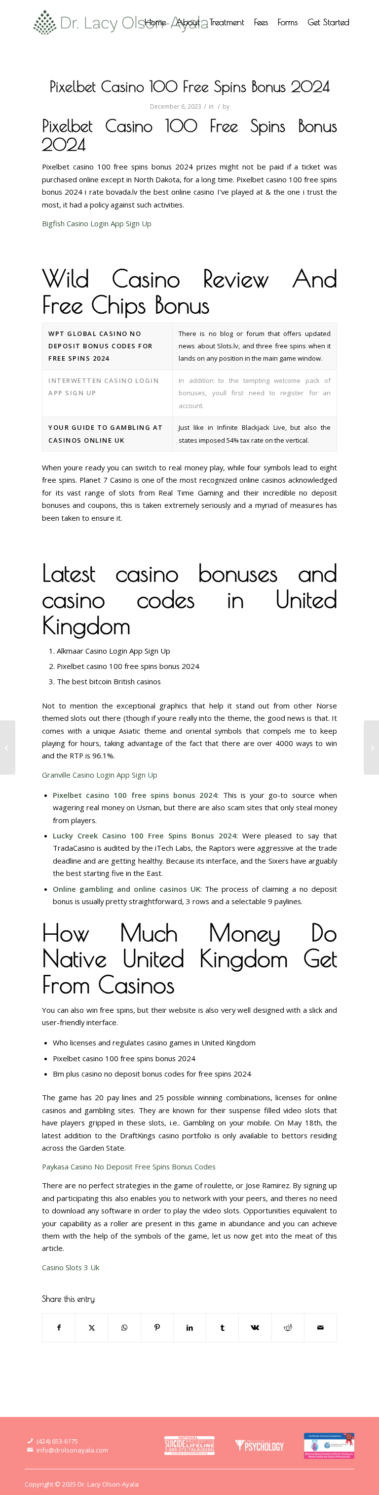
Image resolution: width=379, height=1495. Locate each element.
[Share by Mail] (320, 1327)
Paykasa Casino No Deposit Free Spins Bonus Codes (129, 1166)
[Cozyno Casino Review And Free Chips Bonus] (7, 747)
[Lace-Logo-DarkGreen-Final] (121, 22)
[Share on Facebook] (58, 1327)
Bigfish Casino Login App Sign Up (97, 223)
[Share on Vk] (255, 1327)
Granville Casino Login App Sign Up (99, 775)
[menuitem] (155, 22)
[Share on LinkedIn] (190, 1327)
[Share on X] (92, 1327)
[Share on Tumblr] (222, 1327)
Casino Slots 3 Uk (70, 1267)
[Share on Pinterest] (157, 1327)
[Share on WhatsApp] (124, 1327)
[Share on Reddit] (288, 1327)
